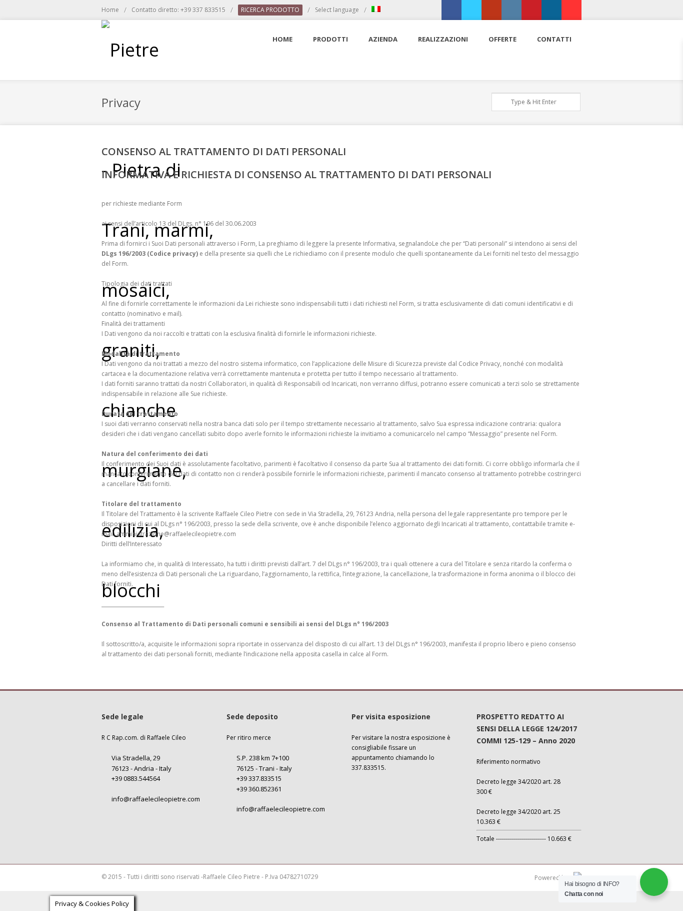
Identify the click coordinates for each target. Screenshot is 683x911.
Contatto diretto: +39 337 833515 (179, 10)
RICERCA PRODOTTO (270, 10)
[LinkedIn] (552, 10)
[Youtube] (572, 10)
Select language (337, 10)
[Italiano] (376, 10)
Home (110, 10)
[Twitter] (472, 10)
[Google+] (492, 10)
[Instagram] (512, 10)
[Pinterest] (532, 10)
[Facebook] (452, 10)
